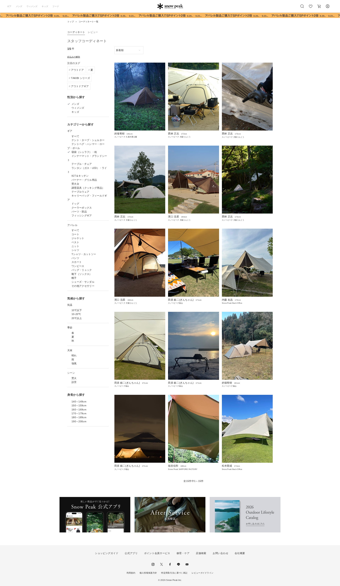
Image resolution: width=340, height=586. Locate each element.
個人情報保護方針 (148, 573)
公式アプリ (131, 553)
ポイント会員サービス (157, 553)
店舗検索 (201, 553)
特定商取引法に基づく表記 (174, 573)
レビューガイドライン (202, 573)
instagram (153, 564)
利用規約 (131, 573)
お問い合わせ (220, 553)
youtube (187, 564)
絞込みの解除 (73, 57)
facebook (170, 564)
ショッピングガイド (106, 553)
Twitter (161, 564)
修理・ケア (183, 553)
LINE (178, 564)
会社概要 (240, 553)
